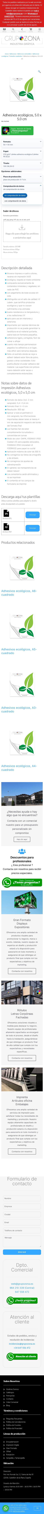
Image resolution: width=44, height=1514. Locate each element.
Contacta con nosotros (22, 971)
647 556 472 (22, 1291)
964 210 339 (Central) (22, 1287)
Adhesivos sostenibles (24, 54)
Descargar (32, 515)
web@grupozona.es (22, 1283)
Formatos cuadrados (15, 56)
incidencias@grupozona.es (22, 1344)
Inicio (6, 54)
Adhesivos (13, 54)
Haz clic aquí (22, 839)
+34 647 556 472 (22, 1348)
